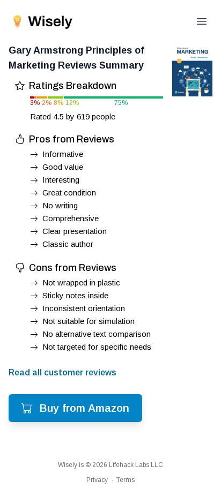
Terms (125, 480)
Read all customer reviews (62, 372)
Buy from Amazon (84, 408)
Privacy (97, 480)
